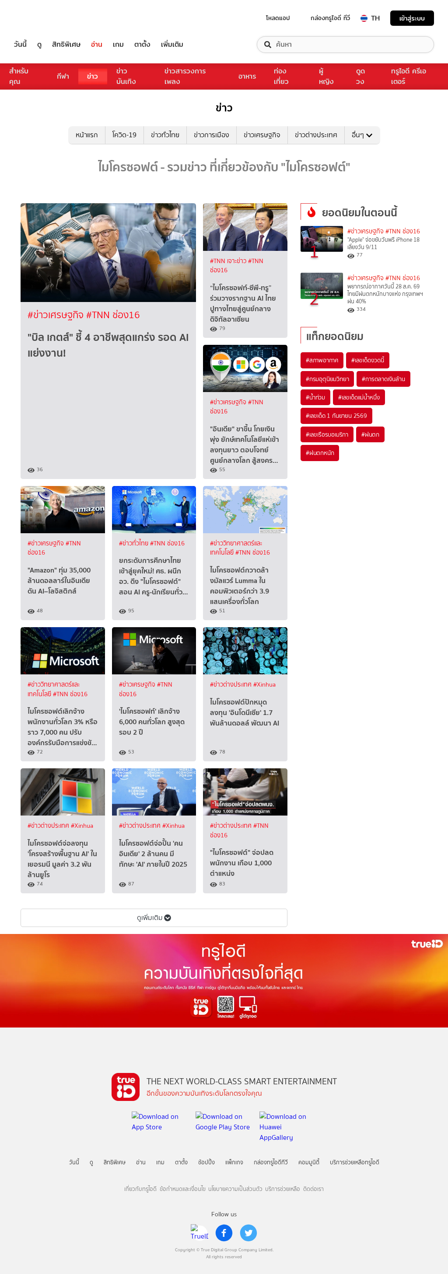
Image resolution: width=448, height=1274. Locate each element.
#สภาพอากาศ (322, 360)
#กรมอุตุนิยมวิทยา (327, 379)
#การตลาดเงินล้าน (383, 379)
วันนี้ (20, 44)
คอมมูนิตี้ (308, 1162)
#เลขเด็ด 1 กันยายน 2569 (336, 415)
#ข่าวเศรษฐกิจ (57, 315)
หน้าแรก (87, 135)
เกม (118, 44)
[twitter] (248, 1233)
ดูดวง (360, 76)
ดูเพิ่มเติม (150, 918)
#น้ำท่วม (315, 397)
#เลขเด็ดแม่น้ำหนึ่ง (359, 397)
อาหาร (247, 76)
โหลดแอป (278, 18)
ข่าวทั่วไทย (165, 135)
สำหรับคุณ (18, 76)
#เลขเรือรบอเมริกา (327, 434)
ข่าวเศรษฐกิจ (262, 135)
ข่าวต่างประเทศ (316, 135)
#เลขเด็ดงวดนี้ (367, 360)
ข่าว (92, 76)
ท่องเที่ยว (281, 76)
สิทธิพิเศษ (66, 44)
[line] (199, 1233)
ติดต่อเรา (313, 1189)
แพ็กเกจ (234, 1162)
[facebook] (224, 1233)
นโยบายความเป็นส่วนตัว (235, 1189)
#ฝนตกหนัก (320, 452)
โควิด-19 (124, 135)
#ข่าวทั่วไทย (134, 543)
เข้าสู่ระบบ (412, 18)
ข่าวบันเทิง (126, 76)
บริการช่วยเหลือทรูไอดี (354, 1162)
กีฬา (63, 76)
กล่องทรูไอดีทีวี (271, 1162)
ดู (39, 44)
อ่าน (96, 44)
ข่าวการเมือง (211, 135)
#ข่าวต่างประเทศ (231, 684)
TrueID (40, 18)
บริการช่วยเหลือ (282, 1189)
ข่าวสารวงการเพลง (185, 76)
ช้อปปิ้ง (206, 1162)
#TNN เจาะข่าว (229, 261)
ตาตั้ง (142, 44)
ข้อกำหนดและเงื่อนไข (183, 1189)
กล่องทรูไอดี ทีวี (330, 18)
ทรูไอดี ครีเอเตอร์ (408, 76)
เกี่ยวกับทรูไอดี (140, 1189)
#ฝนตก (370, 434)
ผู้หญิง (326, 76)
